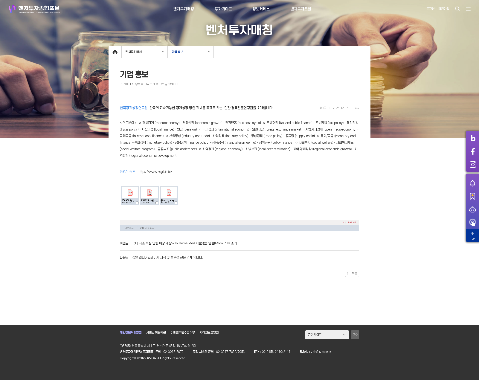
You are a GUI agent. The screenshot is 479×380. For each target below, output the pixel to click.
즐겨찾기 (472, 196)
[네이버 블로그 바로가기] (473, 138)
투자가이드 (223, 9)
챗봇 (472, 209)
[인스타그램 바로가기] (473, 164)
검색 (457, 9)
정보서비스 (261, 9)
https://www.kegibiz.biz (155, 172)
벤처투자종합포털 (34, 9)
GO (355, 334)
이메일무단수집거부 (182, 332)
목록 (354, 274)
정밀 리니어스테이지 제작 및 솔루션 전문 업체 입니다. (167, 257)
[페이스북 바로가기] (473, 151)
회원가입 (443, 9)
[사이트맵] (468, 9)
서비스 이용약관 (156, 332)
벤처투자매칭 (183, 9)
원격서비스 (472, 222)
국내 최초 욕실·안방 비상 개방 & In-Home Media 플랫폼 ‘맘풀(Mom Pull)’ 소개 (184, 243)
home (115, 52)
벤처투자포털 (300, 9)
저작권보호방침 (209, 332)
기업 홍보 (177, 52)
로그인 (430, 9)
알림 (472, 183)
